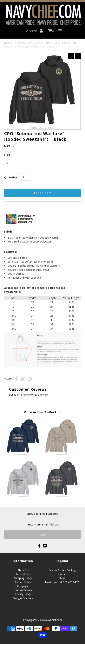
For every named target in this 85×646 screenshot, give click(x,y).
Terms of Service (23, 590)
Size (7, 154)
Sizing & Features (23, 598)
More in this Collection (43, 412)
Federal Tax (23, 574)
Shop (62, 578)
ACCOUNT (31, 31)
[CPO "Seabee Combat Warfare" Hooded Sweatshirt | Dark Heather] (61, 496)
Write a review (39, 394)
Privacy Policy (23, 594)
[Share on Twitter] (22, 380)
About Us (23, 570)
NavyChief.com (53, 620)
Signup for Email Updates (42, 514)
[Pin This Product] (30, 380)
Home (8, 42)
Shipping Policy (23, 578)
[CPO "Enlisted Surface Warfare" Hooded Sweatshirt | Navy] (23, 454)
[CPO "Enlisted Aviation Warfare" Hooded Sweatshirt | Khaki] (61, 454)
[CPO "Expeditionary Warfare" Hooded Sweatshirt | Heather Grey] (23, 496)
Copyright (23, 586)
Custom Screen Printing (62, 570)
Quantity (10, 177)
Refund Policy (23, 582)
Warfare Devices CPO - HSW (33, 42)
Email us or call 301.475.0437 (62, 582)
